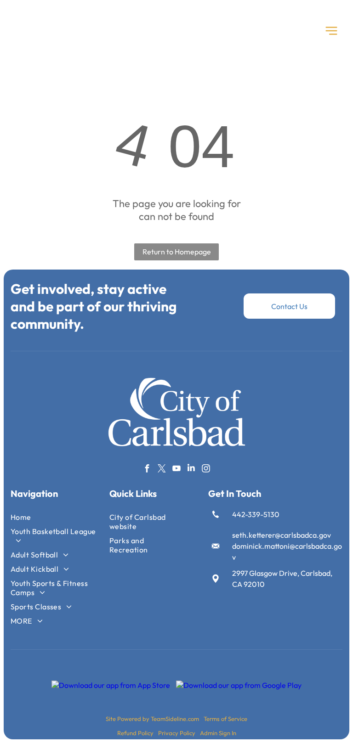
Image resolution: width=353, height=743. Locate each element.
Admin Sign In (218, 733)
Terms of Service (225, 718)
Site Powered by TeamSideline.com (152, 718)
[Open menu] (331, 31)
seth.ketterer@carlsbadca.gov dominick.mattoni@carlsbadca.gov (287, 546)
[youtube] (177, 469)
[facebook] (147, 469)
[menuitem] (54, 517)
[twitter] (162, 469)
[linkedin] (191, 469)
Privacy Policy (176, 733)
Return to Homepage (176, 251)
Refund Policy (135, 733)
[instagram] (206, 469)
